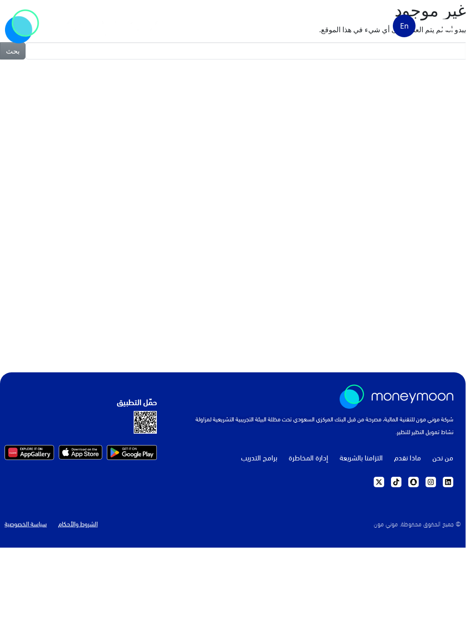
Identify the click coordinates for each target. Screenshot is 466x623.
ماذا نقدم (407, 457)
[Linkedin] (448, 482)
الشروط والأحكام (78, 523)
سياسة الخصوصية (26, 523)
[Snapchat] (413, 482)
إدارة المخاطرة (308, 457)
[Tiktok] (396, 482)
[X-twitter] (379, 482)
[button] (447, 24)
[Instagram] (431, 482)
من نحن (442, 457)
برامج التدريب (259, 457)
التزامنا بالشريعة (361, 457)
